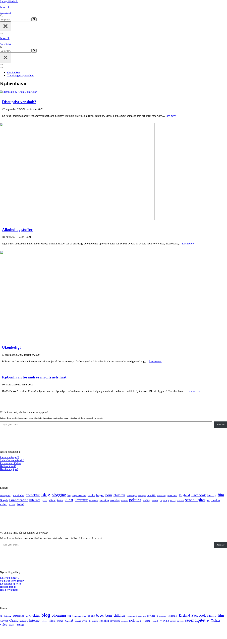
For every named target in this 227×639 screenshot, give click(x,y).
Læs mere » (172, 115)
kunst (69, 500)
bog (69, 495)
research (155, 501)
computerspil (132, 496)
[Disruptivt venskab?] (18, 91)
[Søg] (1, 15)
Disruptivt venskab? (19, 102)
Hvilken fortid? (8, 466)
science (180, 500)
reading (146, 500)
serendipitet (195, 499)
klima (52, 500)
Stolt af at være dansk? (12, 460)
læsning (104, 500)
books (91, 495)
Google (4, 500)
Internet (34, 500)
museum (124, 501)
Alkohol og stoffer (17, 229)
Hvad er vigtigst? (9, 469)
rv (161, 500)
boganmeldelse (79, 495)
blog (45, 494)
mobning (115, 500)
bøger (100, 495)
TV (208, 500)
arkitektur (33, 495)
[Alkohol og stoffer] (77, 219)
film (221, 495)
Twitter (215, 500)
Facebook (198, 495)
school (172, 501)
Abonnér (220, 424)
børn (108, 495)
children (119, 495)
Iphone (44, 501)
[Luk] (5, 26)
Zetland (20, 504)
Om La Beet (13, 72)
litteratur (81, 500)
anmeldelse (18, 495)
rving (166, 500)
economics (172, 495)
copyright (142, 496)
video (3, 504)
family (211, 495)
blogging (59, 495)
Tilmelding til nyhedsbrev (20, 75)
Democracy (161, 495)
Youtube (12, 504)
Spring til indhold (9, 1)
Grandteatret (18, 500)
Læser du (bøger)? (9, 457)
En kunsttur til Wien (10, 463)
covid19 (151, 495)
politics (135, 500)
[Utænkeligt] (50, 337)
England (184, 495)
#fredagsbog (5, 495)
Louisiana (93, 500)
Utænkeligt (11, 347)
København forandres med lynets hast (34, 377)
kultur (60, 500)
